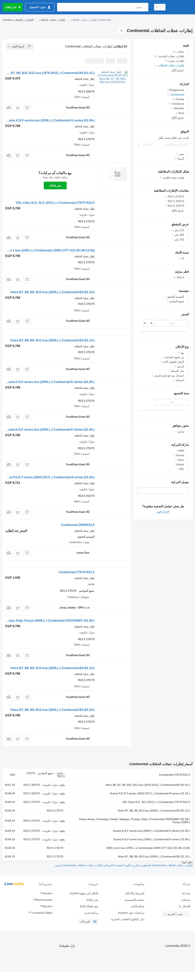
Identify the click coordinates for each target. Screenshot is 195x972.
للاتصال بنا (184, 906)
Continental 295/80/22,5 (77, 525)
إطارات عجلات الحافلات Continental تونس (79, 865)
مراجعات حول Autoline (131, 912)
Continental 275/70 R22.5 (76, 572)
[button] (17, 107)
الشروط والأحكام (134, 893)
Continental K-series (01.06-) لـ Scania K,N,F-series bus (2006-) (49, 120)
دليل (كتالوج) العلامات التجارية (127, 919)
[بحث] (144, 7)
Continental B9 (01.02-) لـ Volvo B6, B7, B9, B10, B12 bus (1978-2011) (147, 784)
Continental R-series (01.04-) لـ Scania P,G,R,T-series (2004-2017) (48, 477)
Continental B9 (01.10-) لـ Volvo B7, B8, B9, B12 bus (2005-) (52, 292)
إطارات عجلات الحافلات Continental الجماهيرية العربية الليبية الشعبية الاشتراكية (148, 865)
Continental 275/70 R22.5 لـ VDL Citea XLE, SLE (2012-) (55, 202)
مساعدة (185, 899)
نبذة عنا (186, 893)
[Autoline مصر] (180, 7)
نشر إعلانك (55, 185)
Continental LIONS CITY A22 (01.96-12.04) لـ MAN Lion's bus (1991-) (148, 847)
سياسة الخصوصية (134, 899)
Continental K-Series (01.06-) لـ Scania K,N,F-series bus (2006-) (49, 382)
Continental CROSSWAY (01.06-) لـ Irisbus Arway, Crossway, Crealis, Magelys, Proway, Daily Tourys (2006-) (134, 821)
